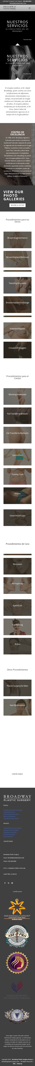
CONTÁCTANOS (17, 774)
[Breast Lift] (18, 271)
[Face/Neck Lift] (18, 554)
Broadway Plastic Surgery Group (22, 1059)
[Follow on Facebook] (5, 883)
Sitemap (19, 1063)
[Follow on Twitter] (8, 883)
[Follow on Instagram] (12, 883)
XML (14, 1063)
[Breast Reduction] (18, 316)
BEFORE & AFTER (17, 205)
